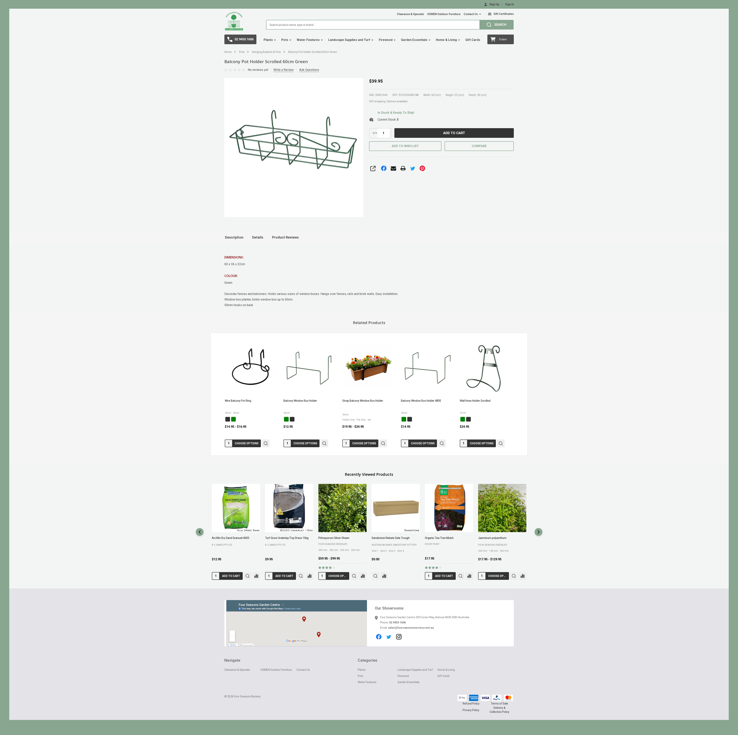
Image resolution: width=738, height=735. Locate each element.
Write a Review (283, 70)
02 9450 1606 (397, 622)
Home (228, 51)
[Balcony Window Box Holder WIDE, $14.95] (428, 368)
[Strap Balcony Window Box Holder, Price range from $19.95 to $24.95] (369, 368)
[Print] (403, 168)
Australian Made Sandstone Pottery (287, 545)
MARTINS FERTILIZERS (437, 545)
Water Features (308, 40)
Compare (479, 146)
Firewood (385, 40)
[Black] (227, 419)
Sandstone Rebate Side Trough (284, 537)
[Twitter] (412, 168)
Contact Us (471, 14)
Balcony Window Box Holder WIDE (421, 400)
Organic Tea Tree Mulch (332, 537)
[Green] (233, 419)
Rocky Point (325, 544)
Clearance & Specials (410, 14)
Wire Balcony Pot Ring (238, 400)
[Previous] (200, 532)
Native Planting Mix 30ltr (439, 537)
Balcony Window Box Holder (300, 400)
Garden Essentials (414, 40)
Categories (367, 660)
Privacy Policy (471, 710)
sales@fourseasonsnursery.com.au (411, 627)
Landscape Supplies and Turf (349, 40)
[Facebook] (383, 168)
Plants (268, 40)
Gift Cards (472, 40)
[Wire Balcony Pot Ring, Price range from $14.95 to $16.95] (251, 368)
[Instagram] (399, 637)
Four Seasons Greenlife (226, 544)
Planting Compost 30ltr (492, 537)
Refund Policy (471, 703)
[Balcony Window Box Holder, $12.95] (310, 368)
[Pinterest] (422, 168)
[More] (480, 14)
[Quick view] (266, 443)
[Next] (538, 532)
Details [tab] (257, 237)
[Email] (393, 168)
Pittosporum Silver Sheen (227, 537)
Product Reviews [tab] (285, 237)
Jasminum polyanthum (385, 537)
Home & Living (446, 40)
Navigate (232, 660)
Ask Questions (309, 70)
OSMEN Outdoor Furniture (444, 14)
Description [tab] (234, 237)
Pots (284, 40)
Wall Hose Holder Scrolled (475, 400)
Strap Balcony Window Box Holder (362, 400)
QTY (375, 133)
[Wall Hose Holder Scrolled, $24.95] (486, 368)
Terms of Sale (499, 703)
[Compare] (256, 576)
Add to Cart (454, 133)
